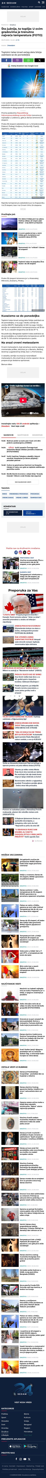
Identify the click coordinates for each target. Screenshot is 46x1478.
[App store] (15, 1446)
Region (27, 1428)
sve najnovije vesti (23, 482)
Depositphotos (38, 1469)
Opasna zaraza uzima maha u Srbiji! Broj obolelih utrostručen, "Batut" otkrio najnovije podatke (32, 1105)
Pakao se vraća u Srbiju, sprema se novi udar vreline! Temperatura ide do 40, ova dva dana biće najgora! (31, 908)
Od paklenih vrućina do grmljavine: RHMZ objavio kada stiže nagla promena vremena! (30, 863)
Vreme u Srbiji (22, 498)
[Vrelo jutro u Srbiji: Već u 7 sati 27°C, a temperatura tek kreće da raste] (10, 956)
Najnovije (5, 7)
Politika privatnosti (9, 1469)
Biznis (26, 1414)
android (25, 423)
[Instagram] (20, 552)
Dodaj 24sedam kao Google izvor (24, 66)
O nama (5, 1466)
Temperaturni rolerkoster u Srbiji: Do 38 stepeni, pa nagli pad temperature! (31, 577)
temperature (36, 498)
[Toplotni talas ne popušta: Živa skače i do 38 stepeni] (9, 267)
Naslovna (4, 25)
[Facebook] (16, 552)
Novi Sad (28, 1435)
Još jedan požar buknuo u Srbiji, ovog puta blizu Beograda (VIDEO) (30, 1272)
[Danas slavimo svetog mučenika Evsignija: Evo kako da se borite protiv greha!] (10, 1260)
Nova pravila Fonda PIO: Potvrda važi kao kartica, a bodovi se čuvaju (31, 1287)
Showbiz (38, 7)
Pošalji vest (39, 1466)
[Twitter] (24, 552)
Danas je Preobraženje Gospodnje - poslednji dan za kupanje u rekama (32, 1074)
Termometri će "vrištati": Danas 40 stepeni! (31, 248)
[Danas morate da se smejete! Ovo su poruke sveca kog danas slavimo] (10, 1184)
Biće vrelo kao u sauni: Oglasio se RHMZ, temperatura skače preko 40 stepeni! (31, 969)
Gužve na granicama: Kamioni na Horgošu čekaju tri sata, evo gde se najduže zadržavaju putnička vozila (26, 467)
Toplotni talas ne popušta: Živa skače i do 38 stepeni (31, 263)
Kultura (27, 1417)
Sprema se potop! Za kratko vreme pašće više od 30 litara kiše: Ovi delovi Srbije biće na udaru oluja (32, 1212)
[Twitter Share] (39, 60)
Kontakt (12, 1466)
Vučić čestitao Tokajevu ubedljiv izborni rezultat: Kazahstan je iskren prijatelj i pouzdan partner (23, 458)
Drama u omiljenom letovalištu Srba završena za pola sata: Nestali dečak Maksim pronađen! (31, 1304)
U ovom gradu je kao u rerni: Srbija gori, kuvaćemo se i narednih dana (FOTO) (30, 235)
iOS (18, 423)
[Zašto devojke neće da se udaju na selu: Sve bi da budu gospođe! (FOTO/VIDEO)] (10, 1009)
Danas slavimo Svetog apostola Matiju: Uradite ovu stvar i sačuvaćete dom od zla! (31, 1090)
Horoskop (28, 1431)
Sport (31, 7)
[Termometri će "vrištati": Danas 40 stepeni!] (9, 253)
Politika (25, 7)
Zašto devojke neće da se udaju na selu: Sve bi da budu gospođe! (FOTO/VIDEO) (32, 1006)
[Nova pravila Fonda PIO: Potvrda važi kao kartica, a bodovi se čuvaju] (10, 1290)
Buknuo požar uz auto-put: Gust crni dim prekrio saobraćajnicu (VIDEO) (24, 442)
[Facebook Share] (6, 60)
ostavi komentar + (31, 513)
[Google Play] (30, 1446)
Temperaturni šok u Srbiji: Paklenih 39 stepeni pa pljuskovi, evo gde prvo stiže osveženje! (32, 939)
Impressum (20, 1466)
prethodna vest (27, 558)
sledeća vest (25, 572)
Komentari (37, 435)
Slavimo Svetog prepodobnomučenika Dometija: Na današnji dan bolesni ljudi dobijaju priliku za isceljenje (31, 1166)
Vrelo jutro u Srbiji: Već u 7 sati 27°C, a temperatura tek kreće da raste (31, 953)
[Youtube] (28, 552)
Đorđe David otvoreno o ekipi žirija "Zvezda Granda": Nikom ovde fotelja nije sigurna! (25, 475)
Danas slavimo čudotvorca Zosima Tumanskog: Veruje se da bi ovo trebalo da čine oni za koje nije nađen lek (32, 1037)
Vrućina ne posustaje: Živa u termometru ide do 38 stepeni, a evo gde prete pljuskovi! (31, 562)
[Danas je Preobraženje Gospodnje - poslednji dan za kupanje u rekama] (10, 1077)
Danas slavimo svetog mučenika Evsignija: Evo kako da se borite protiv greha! (30, 1258)
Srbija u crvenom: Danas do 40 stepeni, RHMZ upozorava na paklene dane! (31, 877)
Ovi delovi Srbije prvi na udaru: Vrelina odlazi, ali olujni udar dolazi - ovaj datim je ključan (31, 221)
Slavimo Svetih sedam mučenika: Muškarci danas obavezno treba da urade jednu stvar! (31, 1121)
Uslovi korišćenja (24, 1469)
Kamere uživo (15, 7)
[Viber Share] (17, 60)
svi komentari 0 (12, 513)
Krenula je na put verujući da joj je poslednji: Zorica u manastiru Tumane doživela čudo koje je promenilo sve (32, 1022)
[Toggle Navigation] (43, 2)
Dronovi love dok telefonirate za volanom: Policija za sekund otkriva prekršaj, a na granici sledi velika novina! (32, 1197)
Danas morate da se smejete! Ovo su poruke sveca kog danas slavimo (32, 1181)
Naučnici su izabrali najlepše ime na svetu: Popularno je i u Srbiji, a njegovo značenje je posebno (32, 992)
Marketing (30, 1466)
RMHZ (4, 494)
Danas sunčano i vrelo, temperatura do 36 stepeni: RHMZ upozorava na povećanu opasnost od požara (32, 893)
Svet (44, 7)
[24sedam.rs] (8, 3)
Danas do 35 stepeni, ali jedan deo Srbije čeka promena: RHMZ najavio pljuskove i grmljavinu (32, 924)
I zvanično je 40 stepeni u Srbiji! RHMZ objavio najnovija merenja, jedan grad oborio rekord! (32, 1334)
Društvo (13, 25)
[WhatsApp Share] (28, 60)
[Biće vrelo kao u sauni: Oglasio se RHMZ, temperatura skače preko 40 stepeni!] (10, 971)
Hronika (4, 1428)
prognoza (34, 494)
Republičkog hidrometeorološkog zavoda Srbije (16, 114)
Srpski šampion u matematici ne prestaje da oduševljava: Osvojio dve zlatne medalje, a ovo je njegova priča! (32, 1349)
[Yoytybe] (25, 1459)
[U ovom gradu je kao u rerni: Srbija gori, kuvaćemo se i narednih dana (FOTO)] (9, 238)
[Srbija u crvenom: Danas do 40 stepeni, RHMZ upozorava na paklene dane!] (10, 880)
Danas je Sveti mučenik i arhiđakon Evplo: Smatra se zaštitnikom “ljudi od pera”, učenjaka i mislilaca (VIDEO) (31, 1136)
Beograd (27, 1424)
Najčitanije (23, 435)
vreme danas (7, 498)
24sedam (5, 426)
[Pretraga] (39, 2)
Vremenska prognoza (18, 494)
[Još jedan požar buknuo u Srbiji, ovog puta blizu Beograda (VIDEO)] (10, 1275)
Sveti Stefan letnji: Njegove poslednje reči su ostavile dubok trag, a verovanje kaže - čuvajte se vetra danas (32, 1053)
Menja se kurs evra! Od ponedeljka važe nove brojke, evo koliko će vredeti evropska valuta (32, 1151)
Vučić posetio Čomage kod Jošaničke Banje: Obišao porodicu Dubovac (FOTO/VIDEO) (25, 450)
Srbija (26, 1421)
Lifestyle (5, 1435)
